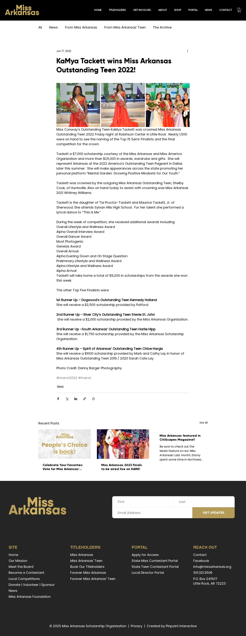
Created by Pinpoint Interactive (172, 626)
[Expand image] (78, 105)
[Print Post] (93, 398)
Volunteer (31, 584)
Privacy (136, 626)
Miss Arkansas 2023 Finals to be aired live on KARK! (121, 467)
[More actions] (187, 51)
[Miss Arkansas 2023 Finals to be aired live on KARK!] (123, 444)
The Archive (162, 27)
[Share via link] (84, 398)
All (40, 27)
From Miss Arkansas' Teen (125, 27)
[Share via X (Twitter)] (67, 398)
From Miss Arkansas (81, 27)
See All (204, 422)
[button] (117, 9)
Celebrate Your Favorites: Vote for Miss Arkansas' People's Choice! (63, 467)
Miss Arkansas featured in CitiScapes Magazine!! (180, 438)
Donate (14, 584)
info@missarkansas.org (212, 566)
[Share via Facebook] (58, 398)
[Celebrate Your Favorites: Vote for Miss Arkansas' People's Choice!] (64, 444)
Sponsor (48, 584)
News (53, 27)
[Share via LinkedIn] (75, 398)
